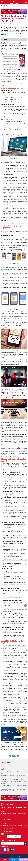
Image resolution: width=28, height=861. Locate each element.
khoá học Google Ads (11, 748)
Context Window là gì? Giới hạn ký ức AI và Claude (13, 766)
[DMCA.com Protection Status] (5, 834)
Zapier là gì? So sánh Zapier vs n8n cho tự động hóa (13, 779)
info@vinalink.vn (9, 819)
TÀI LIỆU (5, 5)
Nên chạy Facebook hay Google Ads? (17, 223)
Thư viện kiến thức (12, 5)
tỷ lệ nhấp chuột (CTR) (18, 199)
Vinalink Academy (22, 31)
